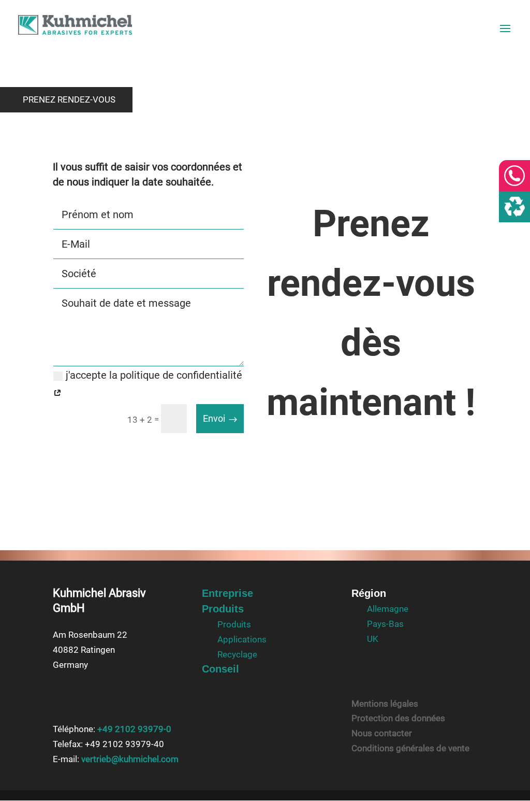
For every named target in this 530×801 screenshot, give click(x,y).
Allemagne (387, 609)
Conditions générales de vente (410, 748)
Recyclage (237, 654)
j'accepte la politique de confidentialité (154, 375)
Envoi (214, 418)
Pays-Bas (385, 624)
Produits (223, 608)
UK (372, 639)
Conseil (220, 669)
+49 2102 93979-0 (134, 729)
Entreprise (227, 593)
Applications (242, 639)
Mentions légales (384, 703)
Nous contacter (381, 733)
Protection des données (398, 718)
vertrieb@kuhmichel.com (130, 759)
